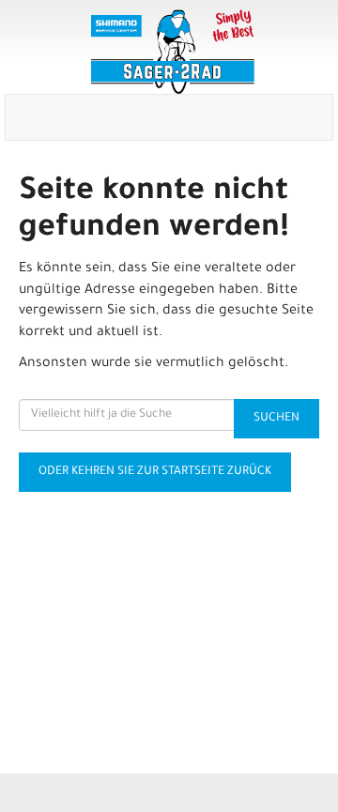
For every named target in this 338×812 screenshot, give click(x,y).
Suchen (277, 418)
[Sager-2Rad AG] (172, 51)
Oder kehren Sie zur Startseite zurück (154, 472)
